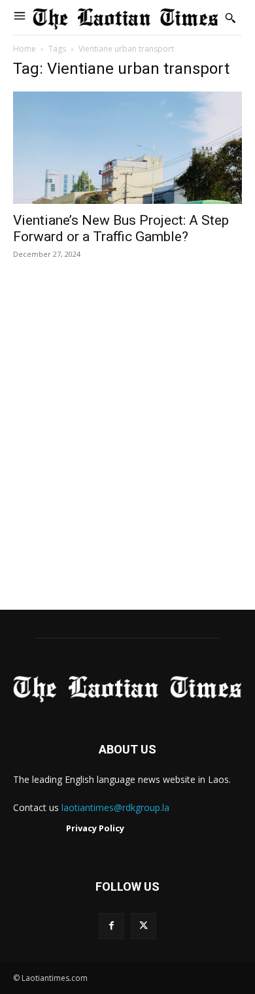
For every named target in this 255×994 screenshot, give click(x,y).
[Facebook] (111, 925)
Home (24, 48)
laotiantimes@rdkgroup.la (115, 807)
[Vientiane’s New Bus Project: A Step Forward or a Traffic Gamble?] (127, 147)
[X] (143, 925)
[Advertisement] (127, 448)
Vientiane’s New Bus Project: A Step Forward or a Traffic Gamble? (121, 228)
